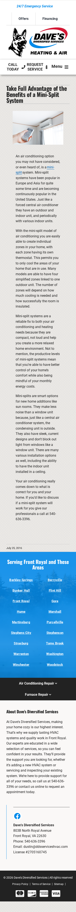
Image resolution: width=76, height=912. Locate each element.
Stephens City (21, 633)
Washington (54, 654)
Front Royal (21, 601)
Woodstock (55, 665)
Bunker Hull (21, 590)
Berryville (55, 580)
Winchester (21, 665)
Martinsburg (21, 622)
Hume (21, 612)
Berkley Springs (21, 580)
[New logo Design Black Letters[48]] (38, 29)
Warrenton (21, 654)
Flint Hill (55, 590)
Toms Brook (55, 643)
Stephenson (54, 633)
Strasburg (21, 643)
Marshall (55, 612)
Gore (55, 601)
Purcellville (55, 622)
